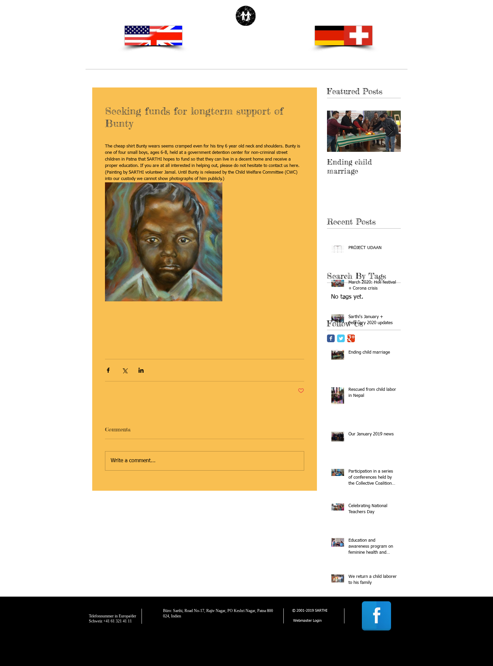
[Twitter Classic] (341, 338)
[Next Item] (390, 131)
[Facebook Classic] (331, 338)
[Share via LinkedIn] (141, 370)
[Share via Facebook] (108, 370)
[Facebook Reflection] (376, 615)
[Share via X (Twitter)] (124, 370)
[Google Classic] (351, 338)
